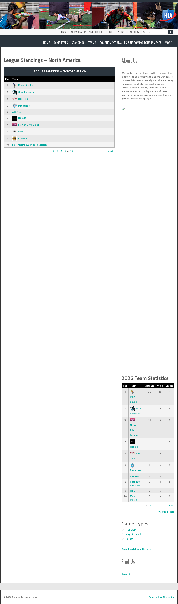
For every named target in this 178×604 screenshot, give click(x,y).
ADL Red (16, 112)
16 (71, 151)
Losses (169, 385)
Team (15, 79)
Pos (7, 79)
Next (110, 151)
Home (46, 42)
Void (20, 131)
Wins (160, 385)
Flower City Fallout (28, 125)
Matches (149, 385)
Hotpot (129, 539)
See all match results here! (137, 549)
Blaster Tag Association (73, 32)
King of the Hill (133, 534)
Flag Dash (131, 530)
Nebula (22, 118)
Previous (10, 151)
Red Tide (23, 98)
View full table (166, 511)
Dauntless (24, 105)
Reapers (134, 476)
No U (132, 490)
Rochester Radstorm (136, 483)
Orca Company (26, 92)
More (168, 42)
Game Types (60, 42)
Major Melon (133, 497)
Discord (126, 574)
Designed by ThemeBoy (161, 597)
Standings (78, 42)
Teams (92, 42)
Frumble (22, 138)
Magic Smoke (25, 85)
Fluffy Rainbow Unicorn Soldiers (29, 145)
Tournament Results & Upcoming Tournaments (130, 42)
